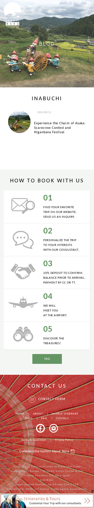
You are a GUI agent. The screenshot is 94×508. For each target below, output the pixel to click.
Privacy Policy (64, 440)
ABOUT (38, 413)
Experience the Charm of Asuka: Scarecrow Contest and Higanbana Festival (59, 128)
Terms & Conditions (33, 440)
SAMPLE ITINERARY (65, 413)
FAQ (47, 359)
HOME (20, 413)
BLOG (29, 418)
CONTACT (62, 418)
